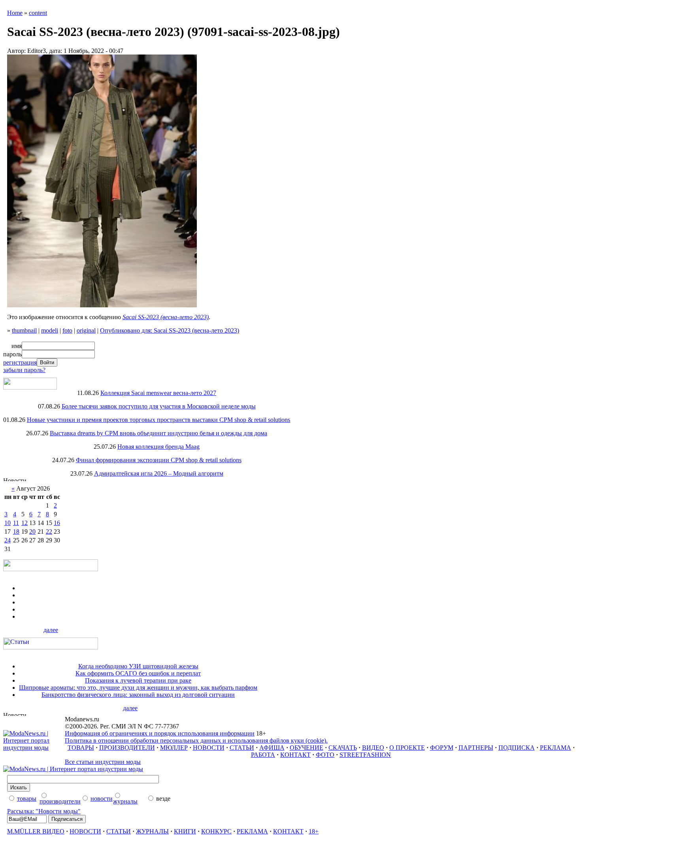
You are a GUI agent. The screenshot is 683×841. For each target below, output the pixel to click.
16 (57, 522)
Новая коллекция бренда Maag (158, 446)
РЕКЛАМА (555, 747)
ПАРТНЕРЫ (475, 747)
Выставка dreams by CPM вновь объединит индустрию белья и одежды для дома (158, 433)
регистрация (20, 362)
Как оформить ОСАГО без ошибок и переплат (138, 673)
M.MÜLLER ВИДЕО (35, 831)
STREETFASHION (365, 754)
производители (60, 801)
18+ (314, 831)
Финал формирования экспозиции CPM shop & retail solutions (159, 460)
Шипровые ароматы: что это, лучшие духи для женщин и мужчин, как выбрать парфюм (138, 687)
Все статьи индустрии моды (103, 761)
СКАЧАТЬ (342, 747)
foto (67, 330)
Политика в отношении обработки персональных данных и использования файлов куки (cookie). (196, 740)
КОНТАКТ (295, 754)
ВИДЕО (373, 747)
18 (16, 531)
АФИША (272, 747)
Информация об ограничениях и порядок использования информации (160, 733)
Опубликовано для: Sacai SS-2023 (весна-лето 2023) (169, 330)
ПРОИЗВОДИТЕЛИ (127, 747)
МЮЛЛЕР (174, 747)
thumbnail (24, 330)
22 (49, 531)
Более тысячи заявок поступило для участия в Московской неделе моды (159, 406)
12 (24, 522)
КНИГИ (185, 831)
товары (26, 798)
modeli (49, 330)
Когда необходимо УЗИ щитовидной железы (138, 666)
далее (50, 630)
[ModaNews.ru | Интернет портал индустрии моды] (34, 747)
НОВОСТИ (209, 747)
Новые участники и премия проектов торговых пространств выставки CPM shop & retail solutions (158, 419)
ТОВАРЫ (81, 747)
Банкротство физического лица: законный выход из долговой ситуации (138, 694)
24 (7, 540)
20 (32, 531)
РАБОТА (263, 754)
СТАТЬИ (242, 747)
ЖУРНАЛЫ (152, 831)
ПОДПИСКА (516, 747)
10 (7, 522)
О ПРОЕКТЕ (407, 747)
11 (16, 522)
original (86, 330)
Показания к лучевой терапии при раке (138, 680)
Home (15, 12)
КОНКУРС (216, 831)
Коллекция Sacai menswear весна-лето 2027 (158, 392)
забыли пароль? (24, 370)
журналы (125, 801)
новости (102, 798)
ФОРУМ (441, 747)
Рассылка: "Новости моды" (44, 811)
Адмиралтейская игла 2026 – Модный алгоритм (158, 473)
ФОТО (325, 754)
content (38, 12)
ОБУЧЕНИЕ (306, 747)
